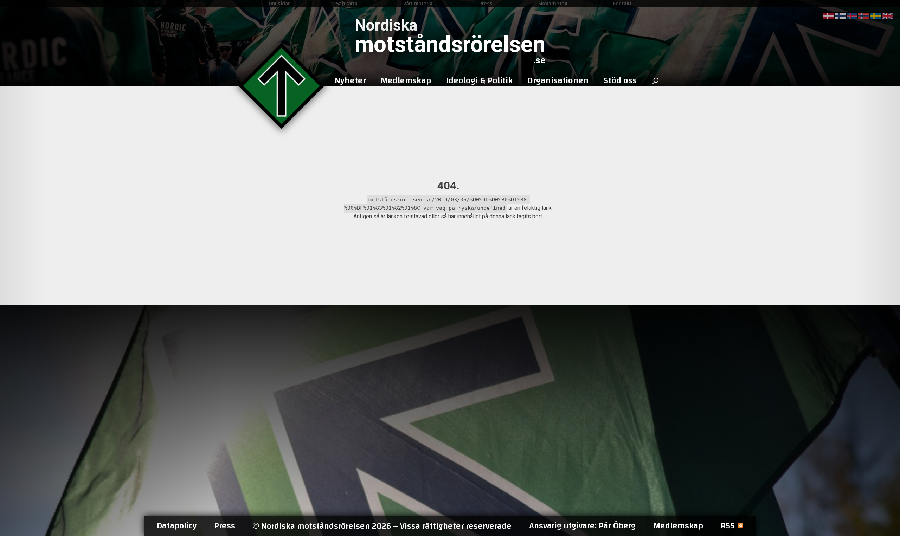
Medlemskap (678, 525)
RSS (728, 525)
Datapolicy (177, 525)
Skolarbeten (552, 3)
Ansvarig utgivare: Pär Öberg (582, 525)
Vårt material (418, 3)
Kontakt (622, 3)
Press (486, 3)
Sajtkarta (347, 3)
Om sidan (280, 3)
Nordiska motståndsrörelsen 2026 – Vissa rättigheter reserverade (382, 525)
